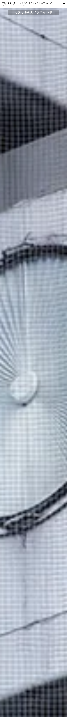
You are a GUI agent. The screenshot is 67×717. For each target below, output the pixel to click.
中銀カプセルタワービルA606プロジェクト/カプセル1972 (28, 3)
